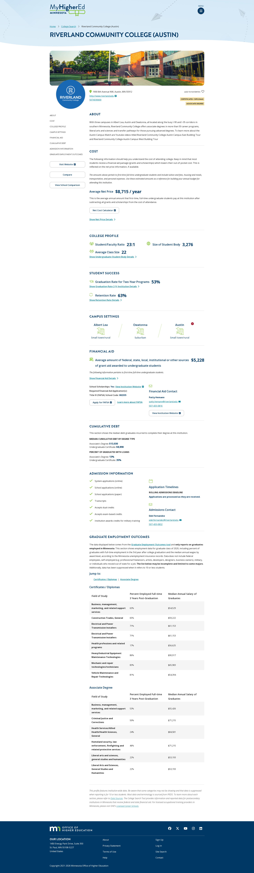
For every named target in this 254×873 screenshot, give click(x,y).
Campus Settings (58, 132)
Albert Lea (101, 325)
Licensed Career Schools (127, 806)
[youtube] (185, 828)
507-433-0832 (155, 524)
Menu (201, 6)
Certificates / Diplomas (105, 579)
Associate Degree (129, 579)
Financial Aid (56, 137)
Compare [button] (67, 174)
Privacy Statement (112, 845)
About (53, 115)
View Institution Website (128, 386)
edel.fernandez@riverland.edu (163, 520)
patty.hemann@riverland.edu (163, 401)
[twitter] (177, 828)
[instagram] (193, 828)
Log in (159, 845)
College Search (68, 26)
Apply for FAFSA (101, 402)
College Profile (58, 126)
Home (53, 26)
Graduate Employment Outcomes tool (151, 544)
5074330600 (95, 99)
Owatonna (140, 325)
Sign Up (159, 839)
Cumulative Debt (58, 143)
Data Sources (117, 798)
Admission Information (61, 148)
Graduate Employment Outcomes (66, 154)
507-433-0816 (155, 405)
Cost (52, 121)
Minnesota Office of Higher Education (89, 865)
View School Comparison (67, 185)
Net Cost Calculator (103, 210)
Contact (159, 857)
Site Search (161, 851)
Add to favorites (192, 92)
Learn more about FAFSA (129, 402)
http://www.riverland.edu (101, 96)
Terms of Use (109, 851)
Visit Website (66, 164)
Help (105, 857)
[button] (1, 5)
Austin (179, 325)
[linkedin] (200, 828)
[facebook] (169, 828)
